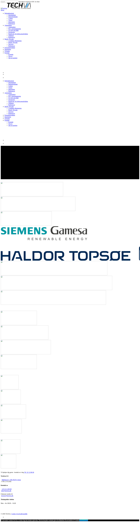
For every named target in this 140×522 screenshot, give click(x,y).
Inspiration (8, 117)
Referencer (11, 91)
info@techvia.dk (6, 491)
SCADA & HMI (13, 98)
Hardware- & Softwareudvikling (18, 101)
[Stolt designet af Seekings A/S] (29, 514)
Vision (10, 88)
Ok (80, 520)
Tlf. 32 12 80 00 (29, 472)
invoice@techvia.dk (7, 496)
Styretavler (11, 100)
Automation (8, 93)
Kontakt (7, 120)
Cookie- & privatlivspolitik (19, 514)
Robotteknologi (9, 81)
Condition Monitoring (15, 108)
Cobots (10, 86)
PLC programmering (14, 96)
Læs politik (84, 520)
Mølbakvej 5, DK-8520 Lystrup (11, 480)
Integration (11, 89)
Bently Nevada (9, 106)
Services (10, 112)
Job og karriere (12, 125)
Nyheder (7, 118)
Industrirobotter (13, 84)
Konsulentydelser (10, 115)
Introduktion (12, 82)
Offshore (11, 103)
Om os (10, 124)
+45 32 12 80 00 (7, 489)
